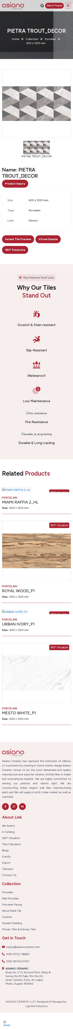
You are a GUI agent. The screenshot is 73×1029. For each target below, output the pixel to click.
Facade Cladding (12, 923)
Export (6, 862)
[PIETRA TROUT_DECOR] (36, 103)
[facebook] (5, 806)
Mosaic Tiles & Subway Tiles (19, 929)
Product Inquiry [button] (15, 183)
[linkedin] (22, 806)
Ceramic (7, 917)
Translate (45, 14)
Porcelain (7, 892)
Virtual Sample (48, 239)
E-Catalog (8, 832)
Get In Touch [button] (54, 5)
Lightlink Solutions (36, 1006)
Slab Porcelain (10, 898)
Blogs (5, 850)
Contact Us (9, 875)
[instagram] (14, 806)
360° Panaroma (15, 249)
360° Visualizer (59, 525)
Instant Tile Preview (18, 239)
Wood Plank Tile (11, 910)
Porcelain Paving (12, 904)
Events (6, 856)
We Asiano (8, 825)
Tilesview (7, 869)
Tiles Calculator (11, 844)
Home (15, 39)
